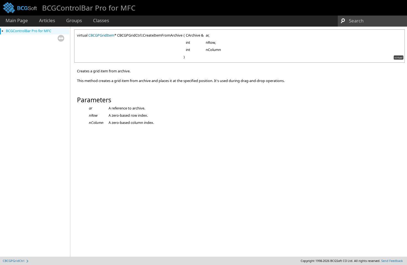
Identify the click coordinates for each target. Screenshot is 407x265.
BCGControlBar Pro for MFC (28, 30)
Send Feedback (392, 261)
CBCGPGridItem (101, 35)
